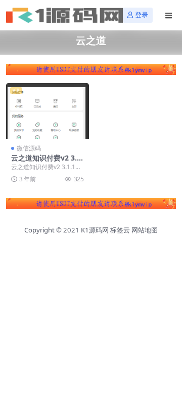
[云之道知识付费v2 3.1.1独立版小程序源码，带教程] (47, 110)
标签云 (120, 229)
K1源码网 (95, 229)
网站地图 (144, 229)
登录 (141, 15)
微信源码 (29, 148)
